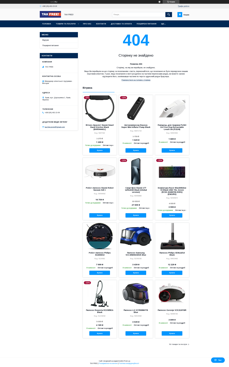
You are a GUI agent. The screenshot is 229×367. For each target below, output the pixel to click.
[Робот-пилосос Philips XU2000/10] (100, 236)
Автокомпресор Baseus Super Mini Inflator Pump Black (135, 126)
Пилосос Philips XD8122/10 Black (172, 254)
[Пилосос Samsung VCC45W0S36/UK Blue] (136, 236)
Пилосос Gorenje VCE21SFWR (172, 310)
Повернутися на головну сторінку (136, 80)
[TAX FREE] (50, 17)
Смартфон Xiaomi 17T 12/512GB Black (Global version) (136, 190)
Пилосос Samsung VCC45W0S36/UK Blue (136, 254)
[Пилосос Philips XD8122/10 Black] (172, 236)
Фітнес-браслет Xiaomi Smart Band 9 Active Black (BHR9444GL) (100, 127)
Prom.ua (127, 361)
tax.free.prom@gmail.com (55, 127)
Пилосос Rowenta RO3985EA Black (99, 311)
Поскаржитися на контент (108, 363)
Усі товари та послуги (178, 344)
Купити (99, 150)
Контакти (101, 24)
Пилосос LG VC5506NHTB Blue (136, 311)
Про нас (87, 24)
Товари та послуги (66, 24)
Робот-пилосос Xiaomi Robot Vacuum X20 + (100, 189)
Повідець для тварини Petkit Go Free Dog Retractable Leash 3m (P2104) (172, 127)
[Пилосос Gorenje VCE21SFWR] (172, 293)
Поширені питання (146, 24)
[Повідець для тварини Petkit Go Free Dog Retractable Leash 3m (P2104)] (172, 108)
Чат (220, 360)
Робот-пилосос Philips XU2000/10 (100, 254)
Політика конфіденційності (129, 363)
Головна (46, 24)
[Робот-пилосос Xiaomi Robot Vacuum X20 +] (100, 171)
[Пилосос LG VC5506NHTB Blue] (136, 293)
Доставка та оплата (121, 24)
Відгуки (45, 40)
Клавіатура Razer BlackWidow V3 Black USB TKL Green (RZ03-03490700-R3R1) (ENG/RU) (172, 191)
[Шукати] (168, 14)
